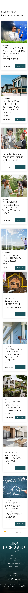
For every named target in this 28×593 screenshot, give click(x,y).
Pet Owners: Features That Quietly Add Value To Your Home (11, 208)
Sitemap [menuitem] (4, 589)
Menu (18, 4)
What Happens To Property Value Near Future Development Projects (13, 509)
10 (17, 532)
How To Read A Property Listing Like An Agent (13, 157)
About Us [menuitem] (14, 555)
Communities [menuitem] (14, 566)
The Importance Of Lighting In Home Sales (13, 258)
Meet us (14, 573)
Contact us (14, 576)
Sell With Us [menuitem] (14, 558)
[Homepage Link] (9, 3)
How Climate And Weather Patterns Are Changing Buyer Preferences (14, 54)
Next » (21, 532)
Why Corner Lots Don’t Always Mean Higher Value (13, 406)
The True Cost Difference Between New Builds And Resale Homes (14, 107)
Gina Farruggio (7, 66)
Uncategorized (6, 45)
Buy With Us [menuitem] (14, 561)
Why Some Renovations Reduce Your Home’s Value (13, 302)
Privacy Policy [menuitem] (21, 589)
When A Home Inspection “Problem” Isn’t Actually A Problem (14, 355)
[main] (14, 268)
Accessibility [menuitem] (12, 589)
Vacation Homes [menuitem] (14, 564)
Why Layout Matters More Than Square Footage (13, 456)
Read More (20, 66)
